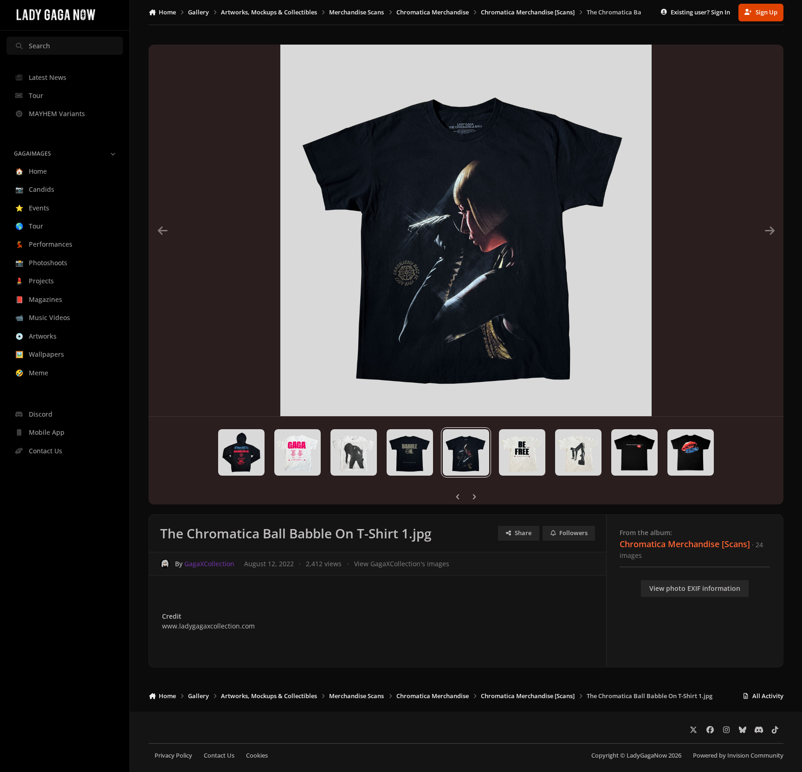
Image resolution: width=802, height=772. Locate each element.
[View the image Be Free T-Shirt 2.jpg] (522, 452)
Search (39, 45)
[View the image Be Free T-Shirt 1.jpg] (578, 452)
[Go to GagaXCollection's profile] (165, 564)
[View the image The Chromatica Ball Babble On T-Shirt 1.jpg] (466, 452)
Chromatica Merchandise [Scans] (685, 544)
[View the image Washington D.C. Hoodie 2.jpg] (241, 452)
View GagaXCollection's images (401, 563)
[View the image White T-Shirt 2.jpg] (297, 452)
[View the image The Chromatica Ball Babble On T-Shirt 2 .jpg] (410, 452)
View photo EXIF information (694, 588)
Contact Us (219, 755)
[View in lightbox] (466, 230)
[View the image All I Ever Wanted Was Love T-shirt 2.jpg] (690, 452)
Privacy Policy (173, 755)
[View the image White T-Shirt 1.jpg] (353, 452)
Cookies (257, 755)
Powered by (738, 755)
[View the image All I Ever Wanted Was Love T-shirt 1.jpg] (634, 452)
